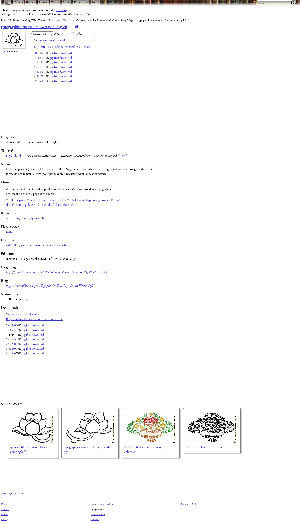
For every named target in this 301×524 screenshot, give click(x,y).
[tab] (42, 33)
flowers (25, 218)
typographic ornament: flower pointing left (34, 26)
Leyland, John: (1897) (66, 155)
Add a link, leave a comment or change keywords (36, 245)
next (18, 51)
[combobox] (274, 3)
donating (61, 10)
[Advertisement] (56, 110)
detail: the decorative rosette (46, 200)
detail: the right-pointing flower (88, 200)
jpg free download (61, 53)
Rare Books (81, 2)
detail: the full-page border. (57, 204)
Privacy (4, 519)
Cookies (95, 519)
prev (5, 51)
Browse (30, 2)
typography (38, 218)
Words (55, 2)
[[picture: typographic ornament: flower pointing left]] (33, 427)
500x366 (39, 53)
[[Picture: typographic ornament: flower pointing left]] (14, 39)
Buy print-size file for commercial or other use (62, 46)
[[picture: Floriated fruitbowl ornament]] (212, 427)
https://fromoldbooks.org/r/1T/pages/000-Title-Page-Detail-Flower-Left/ (50, 285)
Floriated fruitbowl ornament (203, 447)
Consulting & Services (102, 504)
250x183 (39, 67)
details (74, 26)
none (9, 231)
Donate (18, 2)
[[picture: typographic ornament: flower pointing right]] (89, 427)
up (11, 51)
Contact (5, 509)
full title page (16, 200)
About (66, 2)
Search (95, 2)
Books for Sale (98, 514)
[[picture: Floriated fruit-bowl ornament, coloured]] (150, 427)
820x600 (39, 81)
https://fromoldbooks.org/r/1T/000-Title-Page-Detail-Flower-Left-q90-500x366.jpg (57, 272)
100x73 (39, 57)
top (22, 493)
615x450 (39, 76)
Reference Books (188, 504)
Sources (43, 2)
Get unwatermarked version (51, 40)
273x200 (39, 72)
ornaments (12, 218)
